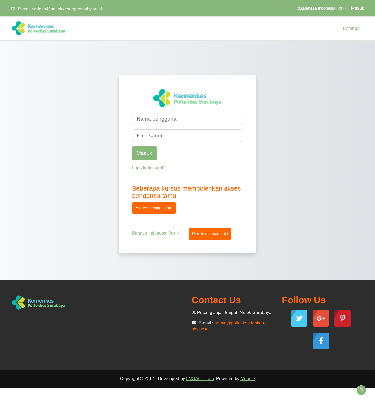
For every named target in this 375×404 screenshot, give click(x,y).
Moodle (247, 378)
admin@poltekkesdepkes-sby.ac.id (68, 9)
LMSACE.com (200, 378)
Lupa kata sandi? (149, 168)
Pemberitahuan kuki (210, 233)
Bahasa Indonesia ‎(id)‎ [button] (154, 233)
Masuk (357, 8)
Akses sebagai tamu (154, 207)
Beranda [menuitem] (351, 28)
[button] (321, 8)
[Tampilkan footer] (361, 390)
